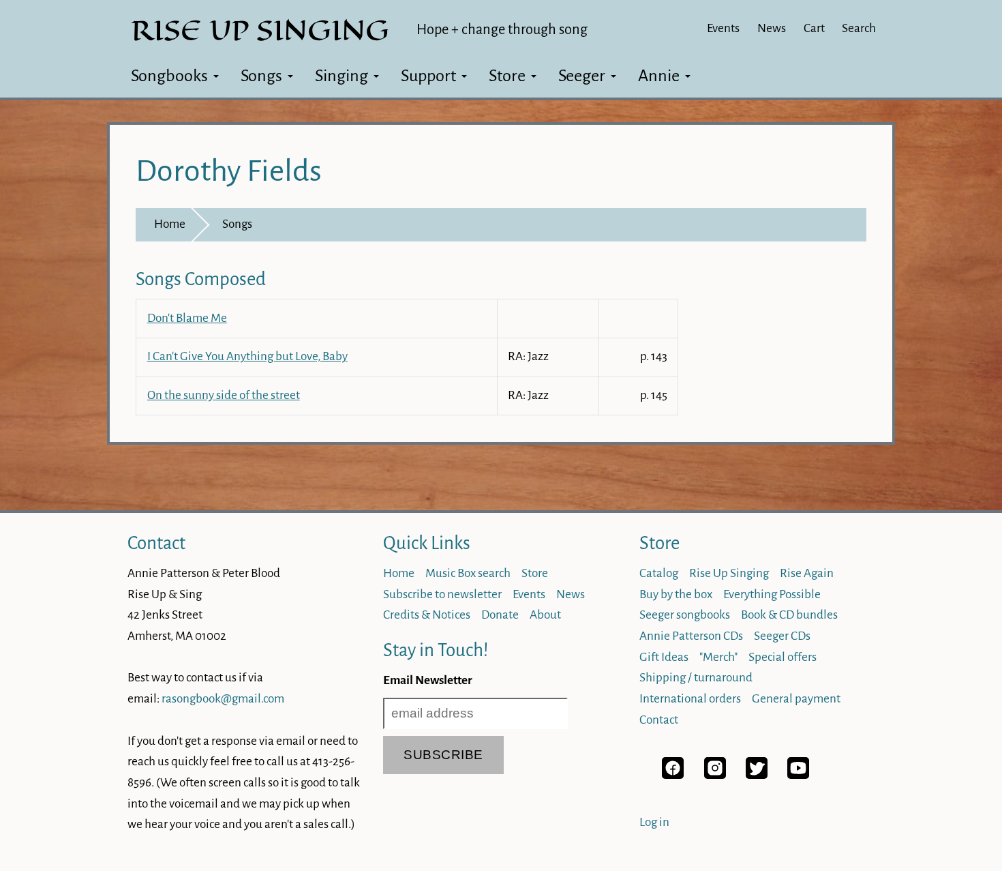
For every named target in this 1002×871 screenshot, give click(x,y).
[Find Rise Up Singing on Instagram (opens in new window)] (715, 775)
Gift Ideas (663, 657)
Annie (659, 76)
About (545, 614)
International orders (690, 698)
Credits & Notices (426, 614)
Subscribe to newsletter (442, 594)
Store (507, 76)
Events (723, 28)
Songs (261, 76)
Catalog (658, 573)
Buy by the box (675, 594)
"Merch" (718, 657)
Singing (341, 76)
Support (428, 76)
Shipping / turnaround (696, 677)
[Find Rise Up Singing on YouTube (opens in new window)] (798, 775)
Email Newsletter (427, 680)
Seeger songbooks (684, 614)
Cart (814, 28)
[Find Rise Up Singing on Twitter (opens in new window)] (756, 775)
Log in (654, 822)
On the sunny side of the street (223, 395)
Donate (500, 614)
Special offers (782, 657)
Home (169, 224)
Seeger (581, 76)
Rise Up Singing (729, 573)
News (771, 28)
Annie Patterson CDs (691, 636)
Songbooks (169, 76)
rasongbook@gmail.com (223, 698)
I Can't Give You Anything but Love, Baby (247, 356)
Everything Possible (772, 594)
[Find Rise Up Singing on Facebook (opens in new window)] (672, 775)
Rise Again (807, 573)
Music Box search (468, 573)
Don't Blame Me (187, 318)
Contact (156, 543)
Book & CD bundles (789, 614)
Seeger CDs (782, 636)
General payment (796, 698)
